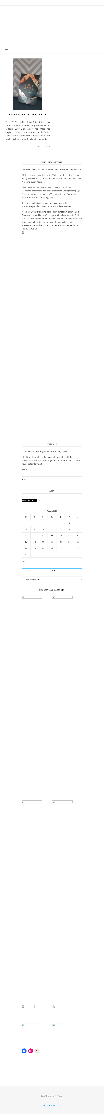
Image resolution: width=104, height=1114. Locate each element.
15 (69, 535)
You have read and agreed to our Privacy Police (45, 451)
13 (52, 535)
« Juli (24, 561)
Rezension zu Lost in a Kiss (27, 114)
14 (61, 535)
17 (26, 541)
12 (43, 535)
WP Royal (58, 1096)
